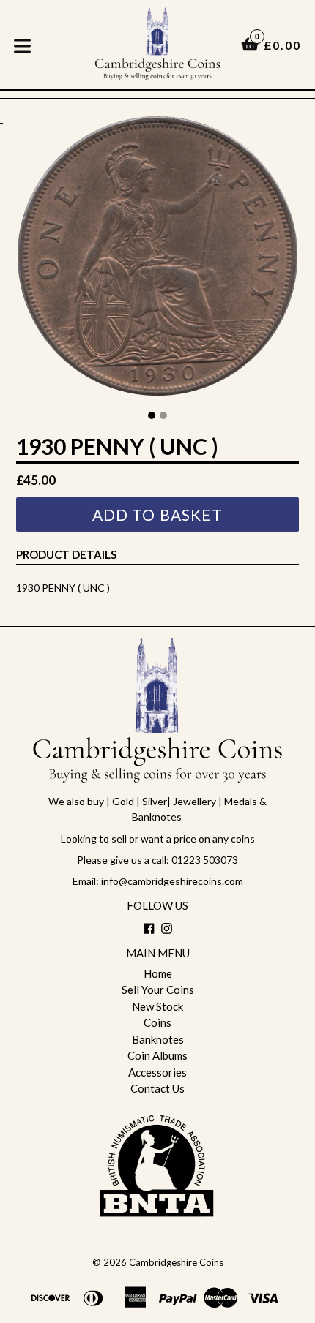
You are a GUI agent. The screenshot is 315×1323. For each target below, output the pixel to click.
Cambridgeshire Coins (176, 1262)
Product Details (66, 554)
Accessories (157, 1072)
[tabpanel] (157, 259)
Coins (157, 1022)
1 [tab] (151, 415)
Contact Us (157, 1088)
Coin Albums (157, 1055)
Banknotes (158, 1039)
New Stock (157, 1006)
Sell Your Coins (158, 989)
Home (158, 973)
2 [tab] (163, 415)
